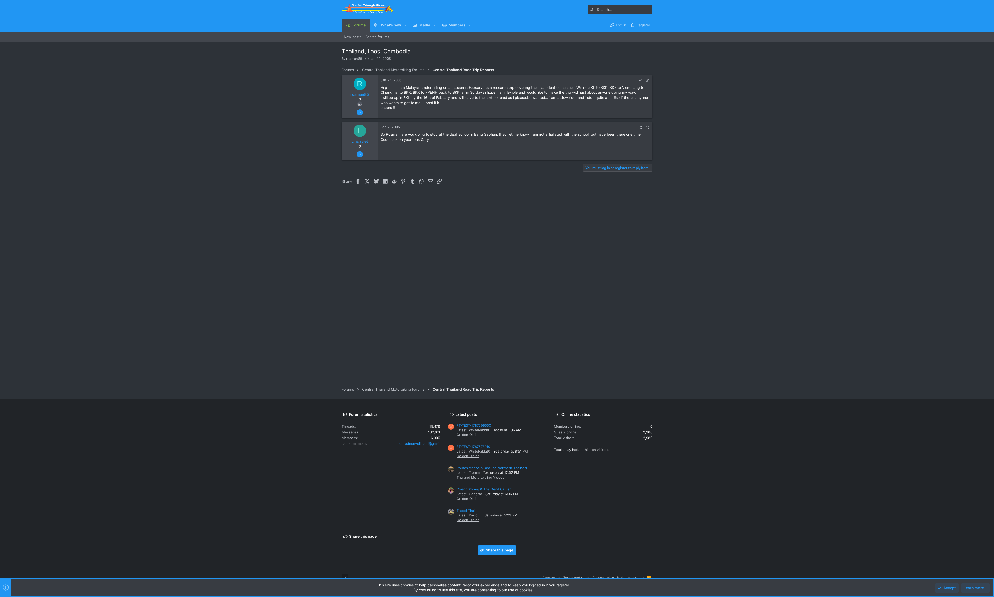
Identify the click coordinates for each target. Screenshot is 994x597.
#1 (648, 80)
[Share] (640, 80)
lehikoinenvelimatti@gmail (419, 443)
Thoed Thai (466, 510)
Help (621, 578)
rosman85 (354, 58)
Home (632, 578)
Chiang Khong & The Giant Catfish (484, 489)
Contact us (551, 578)
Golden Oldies (468, 435)
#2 (648, 127)
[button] (405, 25)
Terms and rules (576, 578)
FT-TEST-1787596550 (474, 425)
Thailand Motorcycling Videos (480, 477)
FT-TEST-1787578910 (473, 447)
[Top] (642, 577)
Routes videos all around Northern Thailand (492, 468)
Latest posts (466, 414)
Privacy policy (603, 578)
